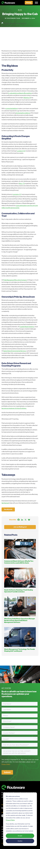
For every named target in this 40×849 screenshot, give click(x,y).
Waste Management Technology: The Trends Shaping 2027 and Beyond (19, 650)
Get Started (5, 503)
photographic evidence (23, 113)
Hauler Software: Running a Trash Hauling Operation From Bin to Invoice (18, 591)
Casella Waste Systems (27, 326)
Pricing (28, 2)
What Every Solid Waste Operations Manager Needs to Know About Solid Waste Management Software (19, 620)
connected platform (12, 108)
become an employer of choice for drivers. (14, 408)
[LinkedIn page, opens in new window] (2, 808)
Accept (20, 835)
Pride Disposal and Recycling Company (15, 280)
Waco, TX (22, 183)
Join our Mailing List (20, 527)
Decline (20, 841)
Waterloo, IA (27, 97)
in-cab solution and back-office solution (20, 93)
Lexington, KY (17, 194)
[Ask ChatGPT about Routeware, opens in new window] (3, 816)
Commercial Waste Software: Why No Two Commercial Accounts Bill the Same (18, 562)
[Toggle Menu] (35, 3)
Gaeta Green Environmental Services (14, 351)
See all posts (8, 509)
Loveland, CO (21, 151)
